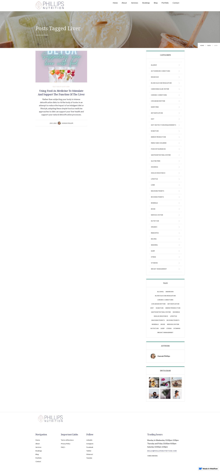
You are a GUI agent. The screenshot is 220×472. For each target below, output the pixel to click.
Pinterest (89, 454)
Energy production (173, 308)
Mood (163, 324)
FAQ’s (63, 447)
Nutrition (155, 328)
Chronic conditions (165, 300)
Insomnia (176, 312)
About (38, 444)
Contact (38, 461)
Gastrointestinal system (161, 312)
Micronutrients (173, 320)
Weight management (165, 332)
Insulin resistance (161, 316)
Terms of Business (67, 440)
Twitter (88, 451)
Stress (169, 328)
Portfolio (39, 458)
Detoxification (61, 86)
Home (202, 45)
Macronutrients (158, 320)
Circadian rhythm (158, 304)
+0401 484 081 (152, 456)
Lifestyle (173, 316)
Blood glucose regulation (165, 295)
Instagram (89, 444)
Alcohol (160, 291)
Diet (152, 308)
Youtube (89, 458)
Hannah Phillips (67, 123)
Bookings (39, 451)
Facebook (89, 447)
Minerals (155, 324)
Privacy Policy (65, 444)
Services (38, 447)
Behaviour (170, 291)
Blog (209, 45)
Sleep (162, 328)
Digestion (159, 308)
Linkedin (89, 440)
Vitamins (177, 328)
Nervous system (173, 324)
